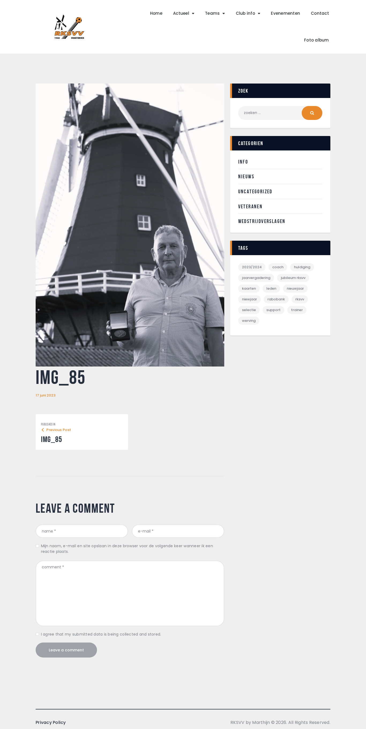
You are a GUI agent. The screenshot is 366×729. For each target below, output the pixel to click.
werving (249, 320)
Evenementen (285, 13)
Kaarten (249, 288)
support (273, 309)
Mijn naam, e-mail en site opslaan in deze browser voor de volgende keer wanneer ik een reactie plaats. (127, 548)
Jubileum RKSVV (293, 277)
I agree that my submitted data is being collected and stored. (101, 634)
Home (156, 13)
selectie (249, 309)
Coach (277, 267)
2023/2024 (252, 267)
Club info (245, 13)
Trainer (297, 309)
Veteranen (250, 206)
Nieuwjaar (295, 288)
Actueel (181, 13)
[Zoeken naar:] (280, 112)
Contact (320, 13)
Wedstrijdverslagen (262, 221)
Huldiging (302, 267)
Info (243, 162)
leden (271, 288)
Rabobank (276, 299)
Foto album (316, 40)
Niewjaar (249, 299)
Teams (212, 13)
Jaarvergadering (256, 277)
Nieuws (246, 176)
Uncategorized (255, 191)
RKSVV (299, 299)
